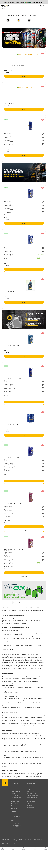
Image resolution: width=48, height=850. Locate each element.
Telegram (16, 805)
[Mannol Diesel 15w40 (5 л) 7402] (24, 339)
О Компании (30, 805)
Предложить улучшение (16, 797)
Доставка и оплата (31, 787)
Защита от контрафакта (32, 795)
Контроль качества (31, 793)
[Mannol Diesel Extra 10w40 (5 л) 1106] (24, 451)
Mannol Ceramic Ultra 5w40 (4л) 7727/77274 (14, 65)
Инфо (46, 5)
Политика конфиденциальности (25, 843)
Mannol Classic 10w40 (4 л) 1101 (11, 200)
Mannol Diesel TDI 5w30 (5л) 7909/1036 (13, 549)
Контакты (13, 789)
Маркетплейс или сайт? (32, 797)
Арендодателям (30, 807)
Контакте (16, 803)
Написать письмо (15, 787)
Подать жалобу (14, 795)
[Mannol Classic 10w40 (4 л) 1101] (24, 193)
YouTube (15, 808)
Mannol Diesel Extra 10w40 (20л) (11, 424)
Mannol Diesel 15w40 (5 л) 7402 (11, 345)
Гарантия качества (31, 791)
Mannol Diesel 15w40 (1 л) (10, 291)
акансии (13, 793)
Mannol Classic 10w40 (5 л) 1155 (11, 246)
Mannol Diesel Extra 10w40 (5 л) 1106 (12, 457)
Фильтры (5, 49)
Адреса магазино (15, 830)
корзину (24, 76)
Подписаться (17, 816)
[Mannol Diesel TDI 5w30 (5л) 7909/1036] (24, 542)
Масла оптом (30, 784)
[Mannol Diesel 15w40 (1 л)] (24, 285)
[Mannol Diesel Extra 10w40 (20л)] (24, 418)
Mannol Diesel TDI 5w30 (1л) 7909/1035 (13, 503)
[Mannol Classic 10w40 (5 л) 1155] (24, 239)
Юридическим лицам (15, 791)
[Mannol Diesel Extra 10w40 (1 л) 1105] (24, 372)
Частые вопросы (14, 784)
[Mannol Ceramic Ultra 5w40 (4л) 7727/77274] (24, 59)
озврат (29, 789)
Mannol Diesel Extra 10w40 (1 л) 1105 (12, 378)
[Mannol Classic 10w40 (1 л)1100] (24, 125)
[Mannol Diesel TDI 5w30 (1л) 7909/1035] (24, 497)
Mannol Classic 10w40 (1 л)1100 (11, 132)
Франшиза (29, 803)
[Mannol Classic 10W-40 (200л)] (24, 92)
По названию (41, 49)
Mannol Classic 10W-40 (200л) (11, 99)
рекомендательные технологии (33, 844)
